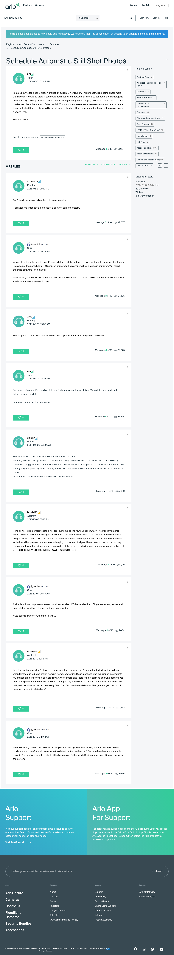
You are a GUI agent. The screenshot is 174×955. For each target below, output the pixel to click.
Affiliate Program (147, 897)
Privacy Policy (44, 948)
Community (100, 897)
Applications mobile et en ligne (149, 84)
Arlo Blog (54, 915)
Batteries (141, 92)
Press (53, 901)
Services (39, 5)
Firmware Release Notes (148, 118)
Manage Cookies (45, 951)
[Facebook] (135, 949)
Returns (98, 915)
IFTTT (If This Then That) (148, 130)
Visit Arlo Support (14, 842)
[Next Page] (166, 165)
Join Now (144, 18)
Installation (142, 136)
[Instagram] (144, 949)
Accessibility (82, 948)
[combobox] (118, 18)
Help (166, 18)
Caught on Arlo (57, 911)
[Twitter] (152, 949)
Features (54, 44)
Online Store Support (105, 906)
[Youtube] (161, 949)
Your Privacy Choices (97, 948)
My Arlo (146, 5)
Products (27, 5)
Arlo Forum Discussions (31, 44)
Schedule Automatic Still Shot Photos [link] (31, 48)
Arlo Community (13, 18)
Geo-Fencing (143, 124)
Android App (143, 77)
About (53, 892)
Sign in (156, 18)
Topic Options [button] (166, 60)
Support (134, 5)
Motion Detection (145, 154)
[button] (127, 70)
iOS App (141, 142)
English (10, 44)
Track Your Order (103, 911)
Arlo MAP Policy (147, 892)
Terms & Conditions (59, 948)
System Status (102, 901)
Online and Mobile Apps (52, 138)
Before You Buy (144, 98)
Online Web (142, 166)
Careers (54, 897)
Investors (54, 906)
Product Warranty (103, 920)
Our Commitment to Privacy (64, 920)
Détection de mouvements (143, 105)
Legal (72, 948)
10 (106, 773)
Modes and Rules (145, 148)
